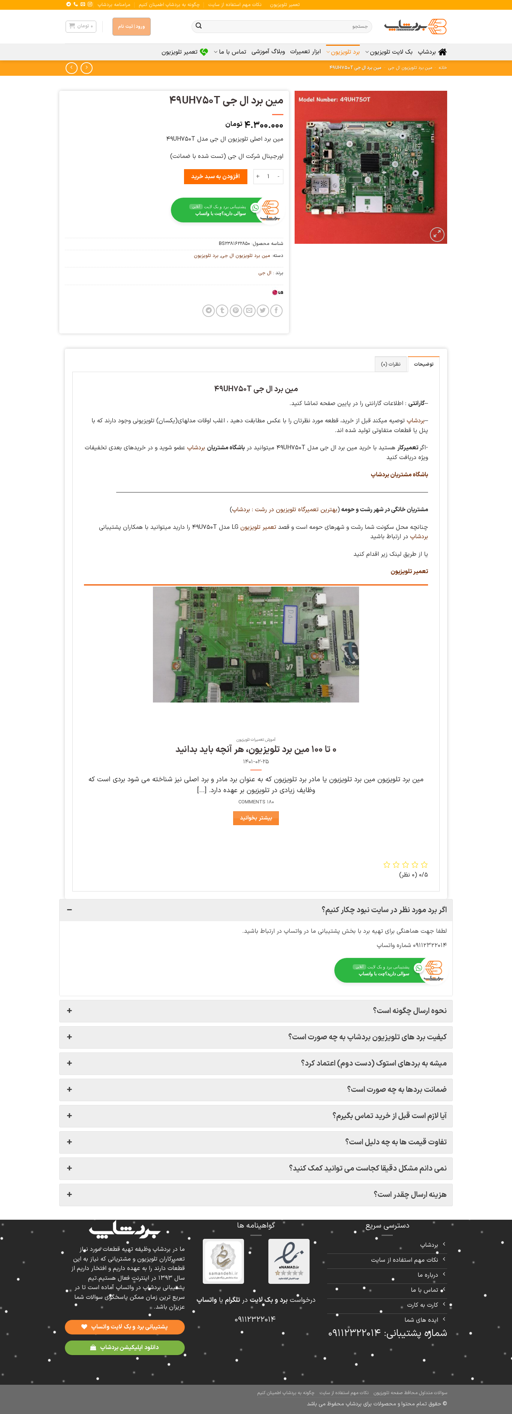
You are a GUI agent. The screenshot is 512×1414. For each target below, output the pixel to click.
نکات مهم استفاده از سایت (235, 4)
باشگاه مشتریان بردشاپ (399, 474)
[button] (81, 27)
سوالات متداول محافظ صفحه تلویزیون (410, 1393)
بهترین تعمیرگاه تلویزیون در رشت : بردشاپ (284, 509)
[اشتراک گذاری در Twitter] (263, 311)
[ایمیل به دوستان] (249, 311)
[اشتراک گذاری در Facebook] (276, 311)
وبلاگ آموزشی (268, 51)
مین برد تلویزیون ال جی (410, 68)
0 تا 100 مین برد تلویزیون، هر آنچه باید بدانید (256, 750)
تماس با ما (232, 52)
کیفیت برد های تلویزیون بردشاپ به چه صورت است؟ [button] (367, 1037)
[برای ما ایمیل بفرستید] (83, 4)
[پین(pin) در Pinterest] (236, 311)
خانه (443, 68)
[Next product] (86, 68)
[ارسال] (198, 26)
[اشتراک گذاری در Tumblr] (222, 311)
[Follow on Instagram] (90, 4)
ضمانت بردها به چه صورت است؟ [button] (397, 1090)
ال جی (265, 272)
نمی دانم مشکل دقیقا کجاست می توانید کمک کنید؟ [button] (368, 1168)
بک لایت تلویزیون (391, 52)
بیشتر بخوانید (256, 818)
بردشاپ (427, 52)
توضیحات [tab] (424, 364)
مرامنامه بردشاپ (114, 4)
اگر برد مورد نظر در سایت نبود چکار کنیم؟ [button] (384, 910)
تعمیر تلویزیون (285, 4)
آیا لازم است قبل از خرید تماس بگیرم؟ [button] (389, 1116)
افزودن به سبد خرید (215, 176)
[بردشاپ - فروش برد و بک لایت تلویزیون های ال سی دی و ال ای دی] (415, 26)
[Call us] (75, 4)
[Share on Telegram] (208, 311)
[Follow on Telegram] (68, 4)
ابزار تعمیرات (305, 51)
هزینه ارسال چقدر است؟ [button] (410, 1195)
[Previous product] (71, 68)
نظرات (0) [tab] (391, 364)
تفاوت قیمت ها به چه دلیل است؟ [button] (396, 1142)
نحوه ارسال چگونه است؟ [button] (410, 1011)
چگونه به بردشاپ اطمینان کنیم (169, 4)
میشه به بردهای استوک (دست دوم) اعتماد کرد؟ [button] (374, 1063)
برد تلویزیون (345, 52)
